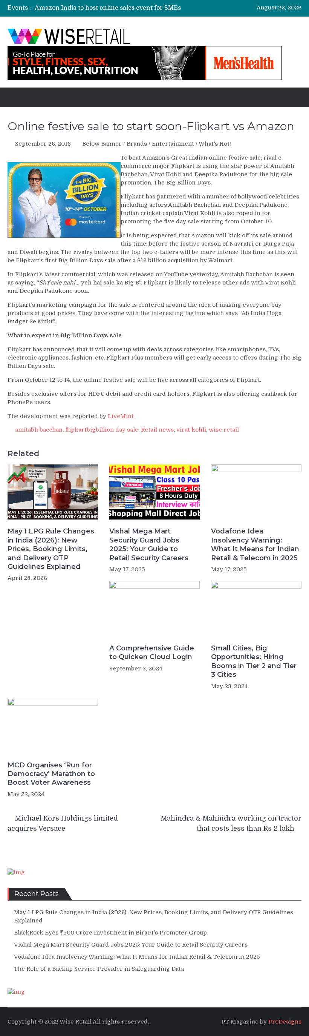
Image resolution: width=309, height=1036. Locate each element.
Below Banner (102, 143)
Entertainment (173, 143)
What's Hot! (215, 143)
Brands (137, 143)
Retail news (157, 429)
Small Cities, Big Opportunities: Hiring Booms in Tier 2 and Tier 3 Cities (254, 661)
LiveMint (121, 416)
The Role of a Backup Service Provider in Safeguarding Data (99, 968)
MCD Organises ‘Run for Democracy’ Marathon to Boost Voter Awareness (51, 774)
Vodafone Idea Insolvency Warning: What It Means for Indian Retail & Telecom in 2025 (255, 544)
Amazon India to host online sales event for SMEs (108, 8)
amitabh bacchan (39, 429)
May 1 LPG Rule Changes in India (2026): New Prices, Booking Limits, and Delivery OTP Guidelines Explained (51, 549)
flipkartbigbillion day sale (101, 429)
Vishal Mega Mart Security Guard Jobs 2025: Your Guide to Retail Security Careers (148, 544)
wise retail (224, 429)
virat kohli (191, 429)
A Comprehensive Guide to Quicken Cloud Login (151, 652)
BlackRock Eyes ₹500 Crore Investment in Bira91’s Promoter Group (110, 932)
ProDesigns (284, 1021)
